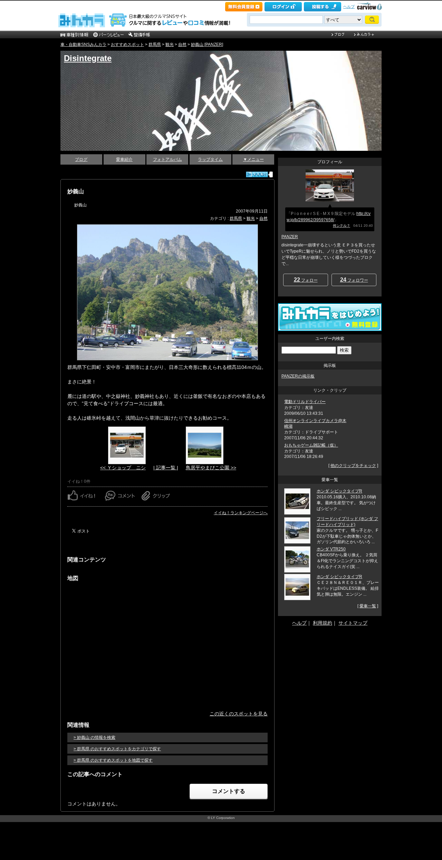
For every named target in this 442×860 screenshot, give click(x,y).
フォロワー (354, 280)
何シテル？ (341, 225)
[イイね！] (257, 174)
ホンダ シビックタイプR (339, 491)
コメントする (228, 791)
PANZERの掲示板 (298, 376)
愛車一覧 (367, 606)
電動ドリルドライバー (305, 401)
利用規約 (322, 623)
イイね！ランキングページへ (241, 512)
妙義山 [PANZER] (207, 44)
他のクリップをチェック (353, 465)
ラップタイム (210, 159)
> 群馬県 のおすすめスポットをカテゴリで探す (117, 748)
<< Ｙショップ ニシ (123, 467)
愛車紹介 (124, 159)
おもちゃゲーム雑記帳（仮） (311, 445)
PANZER (289, 236)
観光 (169, 44)
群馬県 (154, 44)
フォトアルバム (167, 159)
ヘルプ (349, 6)
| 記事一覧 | (165, 467)
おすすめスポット (127, 44)
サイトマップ (352, 623)
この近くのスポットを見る (239, 713)
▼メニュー (253, 159)
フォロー (306, 280)
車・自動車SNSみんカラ (83, 44)
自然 (182, 44)
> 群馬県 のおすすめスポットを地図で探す (113, 760)
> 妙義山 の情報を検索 (94, 737)
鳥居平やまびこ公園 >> (211, 467)
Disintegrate (88, 58)
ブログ (81, 159)
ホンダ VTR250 (331, 549)
